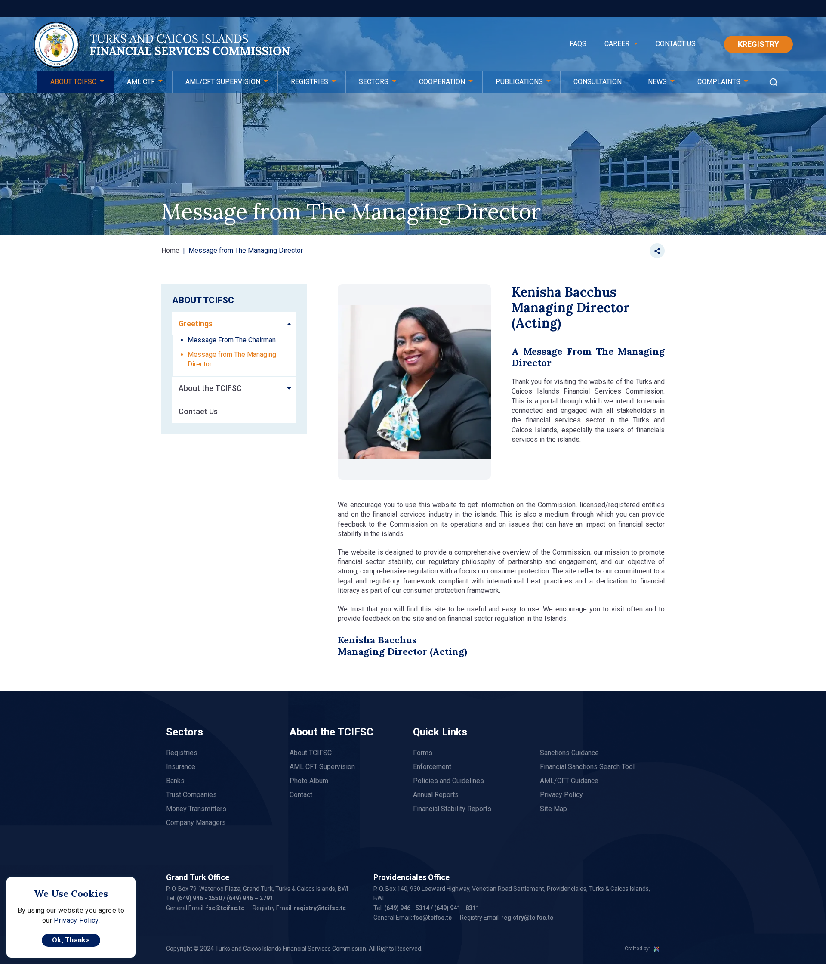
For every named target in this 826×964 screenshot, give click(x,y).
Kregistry (758, 44)
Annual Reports (436, 794)
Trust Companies (191, 794)
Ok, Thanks (71, 940)
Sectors (373, 81)
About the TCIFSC (210, 388)
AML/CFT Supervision (222, 81)
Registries (309, 81)
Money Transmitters (196, 809)
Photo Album (309, 781)
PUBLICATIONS (519, 81)
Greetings (196, 323)
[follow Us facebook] (627, 250)
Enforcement (432, 767)
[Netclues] (656, 948)
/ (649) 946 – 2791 (247, 898)
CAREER (616, 44)
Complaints (718, 81)
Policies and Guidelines (448, 781)
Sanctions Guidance (569, 753)
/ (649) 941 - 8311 (454, 908)
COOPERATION (442, 81)
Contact (301, 794)
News (657, 81)
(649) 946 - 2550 (199, 898)
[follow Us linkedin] (642, 250)
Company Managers (196, 822)
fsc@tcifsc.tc (225, 908)
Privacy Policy (561, 794)
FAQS (578, 44)
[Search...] (773, 82)
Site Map (553, 809)
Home (170, 250)
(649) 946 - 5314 (406, 908)
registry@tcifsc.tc (320, 908)
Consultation (597, 81)
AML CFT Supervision (322, 767)
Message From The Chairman (232, 340)
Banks (175, 781)
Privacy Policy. (77, 920)
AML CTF (141, 81)
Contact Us (676, 44)
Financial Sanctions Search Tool (587, 767)
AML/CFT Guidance (569, 781)
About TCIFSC (311, 753)
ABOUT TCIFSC (73, 81)
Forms (422, 753)
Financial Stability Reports (452, 809)
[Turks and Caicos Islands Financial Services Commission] (161, 45)
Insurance (180, 767)
